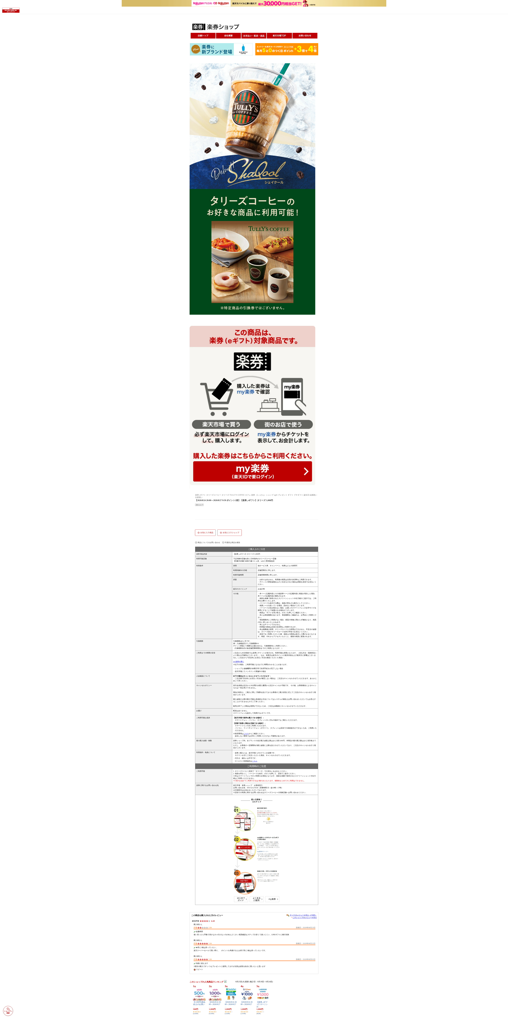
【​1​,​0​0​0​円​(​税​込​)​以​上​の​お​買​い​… (199, 1004)
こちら (246, 734)
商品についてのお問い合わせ (209, 542)
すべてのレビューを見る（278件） (303, 915)
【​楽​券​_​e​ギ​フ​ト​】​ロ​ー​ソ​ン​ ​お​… (262, 1004)
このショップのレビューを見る (305, 918)
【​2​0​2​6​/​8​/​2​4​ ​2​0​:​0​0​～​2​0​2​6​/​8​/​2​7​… (215, 1004)
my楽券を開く (238, 662)
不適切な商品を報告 (232, 542)
